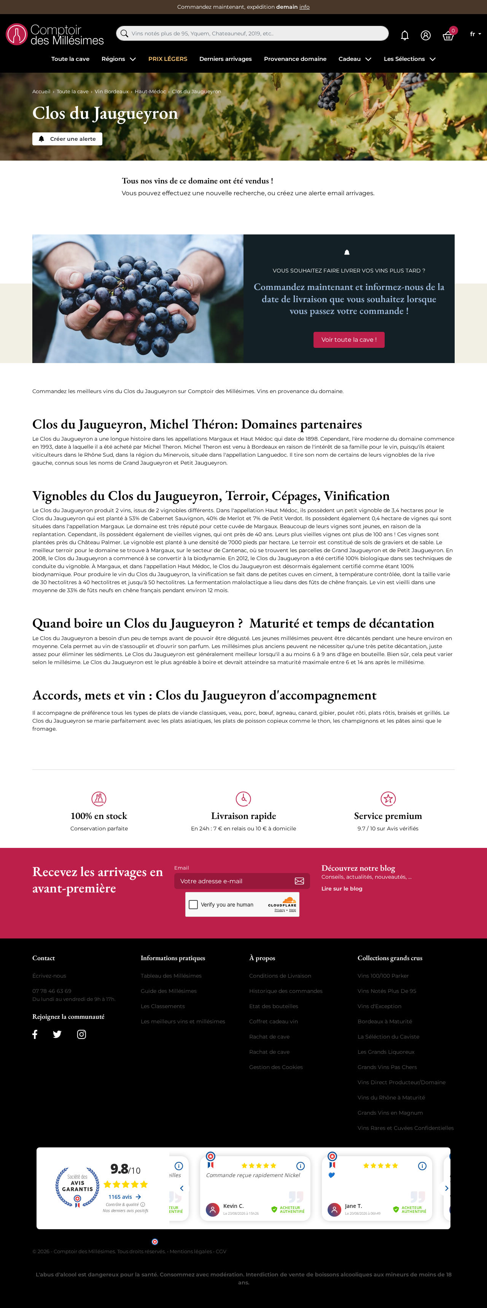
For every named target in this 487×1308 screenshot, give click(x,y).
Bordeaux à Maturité (385, 1021)
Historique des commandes (286, 991)
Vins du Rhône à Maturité (391, 1097)
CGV (221, 1251)
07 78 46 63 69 (52, 991)
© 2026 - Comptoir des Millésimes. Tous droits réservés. (99, 1251)
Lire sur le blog (342, 888)
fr (473, 34)
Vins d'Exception (379, 1006)
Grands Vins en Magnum (390, 1112)
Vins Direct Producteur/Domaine (402, 1082)
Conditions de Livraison (280, 975)
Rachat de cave (269, 1036)
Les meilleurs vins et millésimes (183, 1021)
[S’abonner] (299, 881)
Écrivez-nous (49, 975)
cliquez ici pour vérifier (308, 1241)
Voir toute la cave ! (349, 339)
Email (181, 868)
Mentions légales (191, 1251)
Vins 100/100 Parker (383, 975)
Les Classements (163, 1006)
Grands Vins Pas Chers (387, 1067)
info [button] (304, 6)
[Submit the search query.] (124, 33)
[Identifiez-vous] (426, 35)
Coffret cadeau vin (273, 1021)
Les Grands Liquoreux (386, 1051)
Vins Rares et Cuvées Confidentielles (406, 1128)
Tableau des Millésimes (171, 975)
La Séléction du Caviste (388, 1036)
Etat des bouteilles (273, 1006)
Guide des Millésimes (169, 991)
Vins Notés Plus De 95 (387, 991)
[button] (99, 812)
